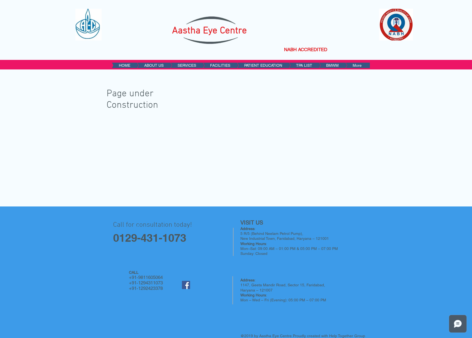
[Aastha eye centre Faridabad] (186, 285)
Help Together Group (347, 336)
